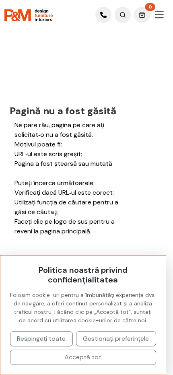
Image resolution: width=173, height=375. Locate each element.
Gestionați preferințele (116, 338)
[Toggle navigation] (159, 15)
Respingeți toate (41, 338)
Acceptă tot (82, 357)
